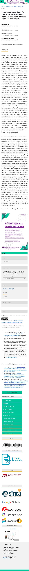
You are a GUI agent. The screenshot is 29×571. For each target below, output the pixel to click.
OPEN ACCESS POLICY (8, 433)
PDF (4, 253)
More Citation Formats (9, 278)
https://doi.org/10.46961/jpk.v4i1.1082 (13, 44)
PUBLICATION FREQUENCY (9, 418)
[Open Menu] (1, 1)
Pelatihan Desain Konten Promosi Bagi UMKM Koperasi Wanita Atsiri (15, 368)
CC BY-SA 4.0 (6, 557)
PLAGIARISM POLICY (8, 427)
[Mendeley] (12, 475)
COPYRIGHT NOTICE (8, 424)
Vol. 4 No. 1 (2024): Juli (17, 6)
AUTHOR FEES (6, 415)
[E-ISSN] (12, 445)
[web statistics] (9, 529)
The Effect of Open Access (11, 357)
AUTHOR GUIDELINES (8, 412)
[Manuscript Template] (12, 459)
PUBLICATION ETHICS (8, 421)
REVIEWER (5, 403)
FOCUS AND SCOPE (7, 409)
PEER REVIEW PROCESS (8, 406)
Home (2, 6)
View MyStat (13, 529)
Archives (8, 6)
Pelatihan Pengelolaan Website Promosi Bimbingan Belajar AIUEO (14, 374)
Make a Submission (12, 392)
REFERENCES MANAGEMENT (10, 430)
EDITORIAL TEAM (7, 400)
